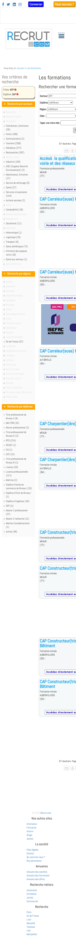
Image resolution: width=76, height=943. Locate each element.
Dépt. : (43, 115)
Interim (30, 831)
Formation (31, 827)
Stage (29, 835)
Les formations (34, 68)
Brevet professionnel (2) (17, 427)
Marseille (31, 923)
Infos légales (32, 849)
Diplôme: (44, 102)
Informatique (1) (14, 232)
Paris (29, 912)
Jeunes (30, 838)
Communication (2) (15, 138)
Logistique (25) (13, 237)
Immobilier (32, 894)
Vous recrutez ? (64, 4)
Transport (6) (12, 241)
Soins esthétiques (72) (17, 246)
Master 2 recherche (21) (17, 518)
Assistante (32, 890)
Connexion (36, 4)
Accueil (20, 68)
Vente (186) (12, 134)
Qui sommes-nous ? (36, 857)
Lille (28, 930)
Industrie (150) (13, 161)
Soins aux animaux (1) (16, 259)
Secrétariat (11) (14, 223)
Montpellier (32, 934)
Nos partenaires (34, 860)
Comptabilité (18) (14, 209)
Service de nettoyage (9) (18, 182)
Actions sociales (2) (15, 200)
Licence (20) (12, 467)
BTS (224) (11, 440)
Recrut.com (45, 812)
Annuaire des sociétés (37, 871)
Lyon (29, 919)
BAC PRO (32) (12, 423)
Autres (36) (11, 531)
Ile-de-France (33, 915)
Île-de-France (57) (14, 341)
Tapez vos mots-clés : (50, 122)
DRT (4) (9, 505)
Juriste (30, 897)
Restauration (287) (15, 152)
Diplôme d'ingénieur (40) (17, 501)
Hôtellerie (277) (13, 147)
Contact (30, 853)
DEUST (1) (11, 445)
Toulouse (31, 926)
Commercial (32, 901)
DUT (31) (10, 454)
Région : (43, 109)
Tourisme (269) (13, 143)
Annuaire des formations (38, 875)
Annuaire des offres (36, 879)
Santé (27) (11, 187)
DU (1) (9, 449)
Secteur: (44, 96)
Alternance (32, 824)
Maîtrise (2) (11, 480)
